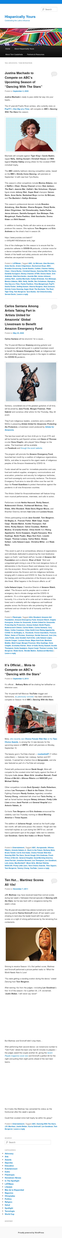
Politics (8, 1198)
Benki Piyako (44, 625)
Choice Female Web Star (41, 852)
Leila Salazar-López (44, 637)
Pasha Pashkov (27, 284)
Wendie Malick (30, 650)
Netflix (30, 281)
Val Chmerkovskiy (44, 291)
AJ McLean (37, 263)
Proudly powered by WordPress (31, 1232)
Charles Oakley (47, 268)
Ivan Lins (52, 635)
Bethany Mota (49, 850)
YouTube (33, 868)
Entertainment (18, 847)
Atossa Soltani (32, 625)
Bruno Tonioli (10, 852)
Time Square (51, 865)
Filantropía (17, 617)
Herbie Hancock (41, 635)
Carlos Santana (40, 627)
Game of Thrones (18, 635)
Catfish (38, 268)
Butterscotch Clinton (13, 627)
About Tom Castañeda (14, 54)
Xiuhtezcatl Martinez (45, 650)
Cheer (7, 271)
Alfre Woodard (35, 617)
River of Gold (32, 645)
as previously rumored (24, 696)
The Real (49, 289)
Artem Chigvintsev (23, 266)
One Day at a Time (12, 284)
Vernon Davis (10, 294)
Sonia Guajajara (20, 648)
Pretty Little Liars (20, 865)
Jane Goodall (20, 637)
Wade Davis (18, 650)
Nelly (25, 281)
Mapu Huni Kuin (37, 640)
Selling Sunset (22, 286)
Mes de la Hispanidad (14, 1189)
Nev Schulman (40, 281)
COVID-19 (9, 632)
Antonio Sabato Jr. (19, 850)
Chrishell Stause (29, 271)
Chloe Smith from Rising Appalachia (40, 630)
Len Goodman (50, 860)
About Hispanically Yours (24, 48)
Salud (7, 1204)
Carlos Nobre (28, 627)
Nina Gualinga (42, 643)
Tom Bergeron (20, 291)
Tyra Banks (31, 291)
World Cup (9, 1214)
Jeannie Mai (32, 276)
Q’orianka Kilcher (19, 645)
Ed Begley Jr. (19, 632)
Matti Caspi (16, 643)
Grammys (30, 635)
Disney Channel (27, 273)
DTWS (37, 273)
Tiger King (9, 291)
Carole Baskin (28, 268)
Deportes (9, 1162)
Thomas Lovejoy (46, 648)
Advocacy (9, 1153)
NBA (20, 281)
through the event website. (32, 448)
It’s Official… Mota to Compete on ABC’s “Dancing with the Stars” (23, 669)
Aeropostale (42, 847)
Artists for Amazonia (22, 622)
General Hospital (26, 857)
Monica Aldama (11, 281)
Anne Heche (10, 266)
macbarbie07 (43, 754)
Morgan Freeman (29, 643)
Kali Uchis (31, 637)
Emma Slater (46, 273)
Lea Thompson (38, 860)
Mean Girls (30, 863)
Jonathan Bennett (24, 860)
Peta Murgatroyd (41, 284)
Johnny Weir (10, 278)
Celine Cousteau (17, 630)
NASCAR (8, 865)
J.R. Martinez (10, 1126)
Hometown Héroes (13, 1177)
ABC (30, 263)
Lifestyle (8, 1186)
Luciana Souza (24, 640)
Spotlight (9, 1208)
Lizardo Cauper (11, 640)
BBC (49, 266)
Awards (8, 1159)
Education (9, 1165)
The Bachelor (39, 289)
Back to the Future (35, 850)
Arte (6, 1156)
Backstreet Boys (39, 266)
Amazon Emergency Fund (25, 619)
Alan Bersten (48, 263)
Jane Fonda (9, 637)
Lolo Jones (9, 863)
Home (7, 48)
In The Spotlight (12, 1180)
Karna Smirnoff (34, 1126)
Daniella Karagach (12, 273)
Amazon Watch (43, 619)
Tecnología (10, 1211)
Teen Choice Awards (36, 865)
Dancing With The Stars (46, 271)
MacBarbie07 (20, 863)
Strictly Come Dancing (14, 289)
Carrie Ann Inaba (23, 852)
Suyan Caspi (33, 648)
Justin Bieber (21, 1126)
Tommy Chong (23, 868)
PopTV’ (8, 109)
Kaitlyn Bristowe (37, 278)
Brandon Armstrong (13, 268)
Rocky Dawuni (44, 645)
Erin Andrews (42, 855)
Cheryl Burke (16, 271)
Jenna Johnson (44, 276)
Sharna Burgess (36, 286)
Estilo (7, 1171)
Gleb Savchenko (19, 276)
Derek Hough (30, 855)
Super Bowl (28, 289)
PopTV (51, 284)
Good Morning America (43, 857)
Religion (8, 1201)
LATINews (17, 263)
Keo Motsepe (50, 278)
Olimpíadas (10, 1195)
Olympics (51, 281)
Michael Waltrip (42, 863)
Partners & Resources (35, 54)
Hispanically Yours (20, 16)
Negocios (9, 1192)
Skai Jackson (49, 286)
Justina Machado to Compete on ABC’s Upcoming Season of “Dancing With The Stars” (23, 80)
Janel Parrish (10, 860)
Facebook (29, 632)
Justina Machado (23, 278)
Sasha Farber (10, 286)
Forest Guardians (41, 632)
